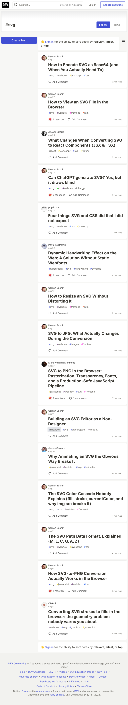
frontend (75, 112)
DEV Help (102, 671)
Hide (117, 24)
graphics (75, 627)
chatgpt (80, 188)
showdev (54, 429)
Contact (103, 676)
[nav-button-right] (123, 40)
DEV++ (52, 671)
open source (43, 691)
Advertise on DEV (28, 676)
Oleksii (52, 603)
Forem (25, 691)
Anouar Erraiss (56, 131)
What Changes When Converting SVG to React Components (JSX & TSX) (85, 143)
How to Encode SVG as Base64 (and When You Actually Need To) (83, 67)
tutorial (85, 150)
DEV (76, 691)
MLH (86, 681)
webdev (62, 75)
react (52, 150)
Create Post (19, 40)
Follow (103, 24)
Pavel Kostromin (57, 244)
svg (51, 75)
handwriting (81, 268)
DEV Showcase (77, 676)
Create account (113, 4)
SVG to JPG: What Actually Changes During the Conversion (83, 336)
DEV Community (17, 663)
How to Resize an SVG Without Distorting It (78, 299)
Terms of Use (84, 686)
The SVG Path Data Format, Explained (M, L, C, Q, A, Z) (84, 539)
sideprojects (77, 429)
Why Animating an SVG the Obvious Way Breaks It (83, 459)
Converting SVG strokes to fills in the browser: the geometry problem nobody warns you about (84, 616)
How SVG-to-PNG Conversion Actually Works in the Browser (77, 576)
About (92, 676)
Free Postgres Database (53, 681)
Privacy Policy (66, 686)
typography (56, 268)
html (86, 112)
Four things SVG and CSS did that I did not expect (85, 218)
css (86, 75)
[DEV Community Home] (5, 4)
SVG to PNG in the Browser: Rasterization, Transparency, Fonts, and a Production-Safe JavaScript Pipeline (82, 378)
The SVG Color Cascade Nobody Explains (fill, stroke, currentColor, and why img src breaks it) (85, 498)
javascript (76, 75)
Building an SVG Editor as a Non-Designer (80, 421)
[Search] (15, 5)
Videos (63, 671)
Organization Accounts (53, 676)
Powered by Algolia (69, 4)
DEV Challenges (36, 671)
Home (21, 671)
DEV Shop (74, 681)
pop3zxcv (54, 207)
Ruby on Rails (57, 694)
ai (58, 188)
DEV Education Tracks (82, 671)
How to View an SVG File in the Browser (78, 104)
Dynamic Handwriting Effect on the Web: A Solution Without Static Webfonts (82, 258)
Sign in (49, 41)
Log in (92, 4)
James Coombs (57, 448)
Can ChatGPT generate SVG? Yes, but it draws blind (84, 180)
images (74, 344)
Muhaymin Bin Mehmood (61, 362)
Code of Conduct (45, 686)
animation (90, 467)
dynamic (95, 268)
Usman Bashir (56, 56)
